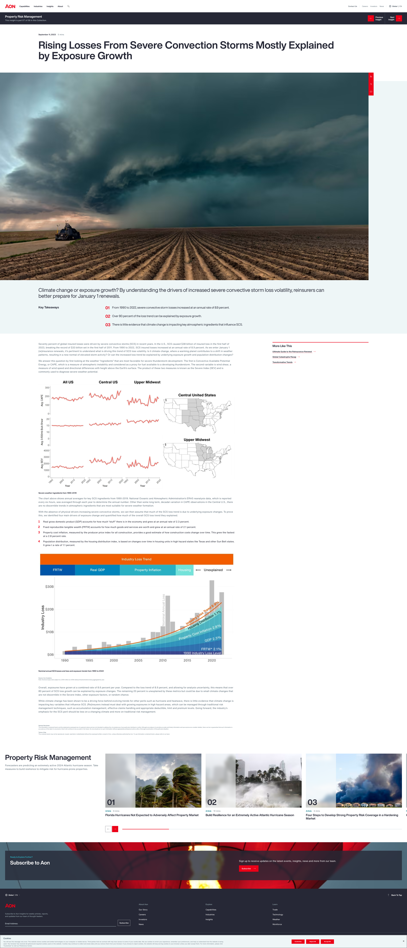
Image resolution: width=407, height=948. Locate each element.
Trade (275, 909)
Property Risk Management (23, 16)
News (382, 6)
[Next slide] (115, 829)
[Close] (403, 941)
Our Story (143, 909)
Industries (38, 6)
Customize (298, 942)
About (60, 6)
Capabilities (24, 6)
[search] (68, 6)
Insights (50, 6)
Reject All (313, 942)
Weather (276, 919)
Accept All (327, 942)
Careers (365, 6)
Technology (277, 914)
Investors (373, 6)
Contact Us (352, 6)
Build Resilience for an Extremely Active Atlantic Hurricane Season (250, 815)
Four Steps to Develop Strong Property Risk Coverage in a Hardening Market (352, 816)
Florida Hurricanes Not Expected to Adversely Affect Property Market (152, 815)
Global (397, 6)
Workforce (277, 924)
